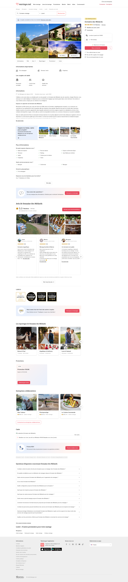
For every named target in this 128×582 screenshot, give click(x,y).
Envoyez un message (72, 193)
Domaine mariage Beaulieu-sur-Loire (59, 457)
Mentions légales (20, 546)
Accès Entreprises (107, 1)
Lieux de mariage (47, 4)
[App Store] (46, 550)
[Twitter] (69, 544)
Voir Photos (74, 55)
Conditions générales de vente (23, 548)
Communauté (80, 4)
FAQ (28, 61)
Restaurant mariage (29, 533)
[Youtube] (79, 544)
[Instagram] (76, 544)
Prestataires (56, 4)
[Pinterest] (73, 544)
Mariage (18, 9)
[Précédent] (16, 256)
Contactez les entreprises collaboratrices (28, 422)
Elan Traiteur (21, 412)
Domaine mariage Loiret (30, 457)
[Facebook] (66, 544)
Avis (34, 61)
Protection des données (21, 550)
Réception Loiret (20, 457)
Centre (41, 9)
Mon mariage (36, 4)
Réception (24, 9)
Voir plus (48, 183)
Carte (60, 61)
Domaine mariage (33, 9)
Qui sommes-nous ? (20, 563)
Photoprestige (44, 412)
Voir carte (76, 435)
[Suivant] (81, 256)
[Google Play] (56, 550)
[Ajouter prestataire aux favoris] (79, 26)
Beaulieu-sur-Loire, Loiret (93, 27)
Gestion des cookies (21, 552)
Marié (68, 4)
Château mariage (48, 533)
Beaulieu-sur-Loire (53, 9)
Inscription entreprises (21, 561)
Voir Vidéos (63, 55)
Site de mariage (19, 569)
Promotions (52, 61)
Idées (73, 4)
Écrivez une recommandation (72, 209)
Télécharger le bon (24, 382)
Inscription (109, 4)
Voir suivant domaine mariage (23, 523)
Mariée (64, 4)
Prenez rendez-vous (72, 448)
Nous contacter (96, 48)
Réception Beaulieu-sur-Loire (43, 457)
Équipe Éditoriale (20, 565)
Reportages (42, 61)
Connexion (102, 4)
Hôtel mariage (19, 533)
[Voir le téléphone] (110, 48)
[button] (48, 133)
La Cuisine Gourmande (68, 412)
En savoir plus (19, 121)
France (94, 544)
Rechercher (61, 13)
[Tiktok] (82, 544)
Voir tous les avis (48, 282)
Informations (20, 61)
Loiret (46, 9)
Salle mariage (39, 533)
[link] (26, 341)
